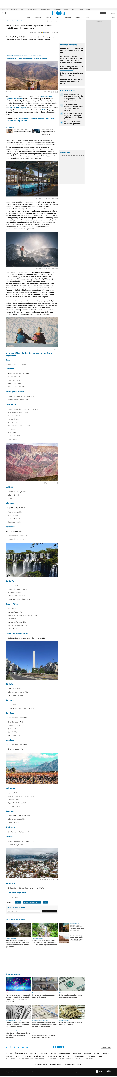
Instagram (14, 1047)
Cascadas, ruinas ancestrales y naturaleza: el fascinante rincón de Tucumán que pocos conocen (44, 942)
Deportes (27, 1056)
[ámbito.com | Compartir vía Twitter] (50, 32)
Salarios (81, 9)
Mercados (77, 1053)
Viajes (45, 902)
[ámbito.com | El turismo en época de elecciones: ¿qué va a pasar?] (9, 131)
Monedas (62, 155)
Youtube (23, 1047)
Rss (100, 1056)
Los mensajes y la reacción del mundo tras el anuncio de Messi (71, 81)
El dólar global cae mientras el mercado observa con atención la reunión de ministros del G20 (44, 1024)
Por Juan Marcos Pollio (11, 1040)
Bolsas (68, 155)
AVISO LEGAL (52, 1059)
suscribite (103, 13)
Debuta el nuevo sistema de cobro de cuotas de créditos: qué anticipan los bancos (73, 116)
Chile (44, 110)
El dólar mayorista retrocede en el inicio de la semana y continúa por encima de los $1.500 (18, 1024)
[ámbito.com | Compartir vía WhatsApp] (46, 32)
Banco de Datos (64, 1053)
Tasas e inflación (57, 9)
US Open (66, 9)
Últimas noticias (21, 1053)
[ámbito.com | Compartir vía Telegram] (54, 32)
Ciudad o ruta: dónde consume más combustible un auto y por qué (71, 50)
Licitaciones (89, 1059)
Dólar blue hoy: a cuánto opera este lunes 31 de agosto (71, 68)
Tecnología (92, 1056)
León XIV (74, 9)
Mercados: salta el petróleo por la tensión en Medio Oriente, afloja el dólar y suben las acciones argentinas (18, 998)
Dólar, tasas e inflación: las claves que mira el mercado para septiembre (18, 1035)
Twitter (6, 1047)
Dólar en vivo (14, 9)
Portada (9, 1053)
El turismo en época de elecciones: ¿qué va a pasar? (22, 130)
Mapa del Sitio (11, 1059)
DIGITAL (41, 1064)
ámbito (8, 21)
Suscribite (49, 911)
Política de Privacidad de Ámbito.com (32, 1059)
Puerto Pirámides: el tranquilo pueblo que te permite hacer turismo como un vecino (48, 132)
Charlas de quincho (45, 9)
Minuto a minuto (11, 992)
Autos (69, 1056)
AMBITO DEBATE (73, 1064)
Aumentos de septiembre (32, 9)
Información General (56, 1056)
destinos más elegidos (17, 108)
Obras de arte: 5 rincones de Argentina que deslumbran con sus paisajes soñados (77, 927)
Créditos (88, 9)
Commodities (74, 155)
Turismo (23, 21)
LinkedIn (18, 1047)
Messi (22, 9)
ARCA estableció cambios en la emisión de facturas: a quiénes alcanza (73, 107)
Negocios (68, 17)
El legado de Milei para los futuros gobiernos (72, 123)
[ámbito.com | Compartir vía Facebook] (48, 32)
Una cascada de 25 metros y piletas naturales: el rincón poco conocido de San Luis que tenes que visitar (17, 943)
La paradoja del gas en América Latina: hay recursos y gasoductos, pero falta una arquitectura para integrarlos (71, 59)
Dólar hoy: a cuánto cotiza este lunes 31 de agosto (71, 74)
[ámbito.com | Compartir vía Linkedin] (52, 32)
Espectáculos (80, 1056)
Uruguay (87, 17)
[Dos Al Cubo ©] (103, 1071)
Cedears (81, 155)
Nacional (9, 1056)
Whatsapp (27, 1047)
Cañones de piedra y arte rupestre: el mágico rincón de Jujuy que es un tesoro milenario (77, 938)
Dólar (28, 17)
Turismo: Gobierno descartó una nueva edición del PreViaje (24, 56)
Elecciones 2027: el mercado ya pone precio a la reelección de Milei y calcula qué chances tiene (73, 98)
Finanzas (48, 17)
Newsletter (113, 17)
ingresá (108, 13)
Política (58, 17)
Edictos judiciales (66, 1059)
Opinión (78, 17)
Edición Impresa (39, 1056)
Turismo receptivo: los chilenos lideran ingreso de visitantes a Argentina (27, 58)
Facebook (10, 1047)
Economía (38, 17)
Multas (79, 1059)
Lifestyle (106, 1053)
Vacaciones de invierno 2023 (32, 902)
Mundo (18, 1056)
